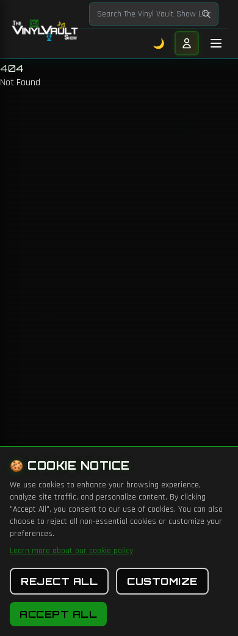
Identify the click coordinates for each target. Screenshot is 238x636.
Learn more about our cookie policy (71, 550)
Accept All (58, 614)
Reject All (59, 581)
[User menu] (187, 43)
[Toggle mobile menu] (216, 43)
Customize (162, 581)
